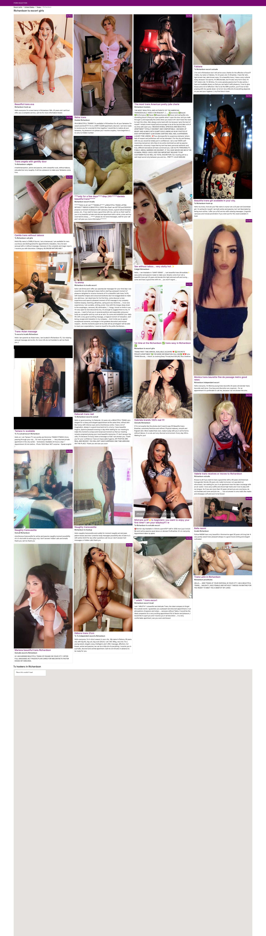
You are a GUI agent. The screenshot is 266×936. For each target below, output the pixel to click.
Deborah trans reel (84, 414)
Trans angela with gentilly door (31, 161)
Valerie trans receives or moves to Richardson (218, 473)
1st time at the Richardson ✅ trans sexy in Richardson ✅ (162, 344)
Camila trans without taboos (29, 235)
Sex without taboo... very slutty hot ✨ (154, 266)
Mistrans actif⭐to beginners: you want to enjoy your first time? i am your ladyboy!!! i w (161, 521)
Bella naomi (200, 528)
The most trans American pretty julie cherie (156, 104)
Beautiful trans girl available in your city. (215, 200)
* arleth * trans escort (145, 600)
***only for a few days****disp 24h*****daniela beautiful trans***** (100, 197)
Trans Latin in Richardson (207, 577)
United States (29, 7)
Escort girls (18, 7)
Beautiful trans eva (24, 104)
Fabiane (198, 66)
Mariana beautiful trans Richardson (33, 650)
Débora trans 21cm (84, 633)
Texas (38, 7)
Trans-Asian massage (26, 331)
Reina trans (80, 117)
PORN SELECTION (20, 3)
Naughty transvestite (26, 530)
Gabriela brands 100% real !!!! (149, 420)
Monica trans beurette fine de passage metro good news (220, 378)
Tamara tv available (25, 431)
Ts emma (79, 282)
